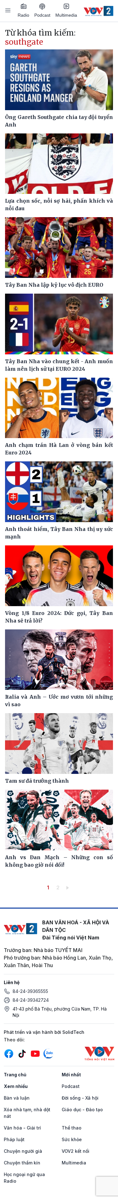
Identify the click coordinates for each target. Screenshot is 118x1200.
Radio (23, 15)
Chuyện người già (23, 1151)
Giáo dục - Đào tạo (82, 1109)
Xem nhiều (16, 1086)
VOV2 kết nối (75, 1151)
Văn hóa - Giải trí (22, 1127)
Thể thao (71, 1127)
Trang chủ (15, 1074)
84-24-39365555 (30, 991)
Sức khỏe (72, 1139)
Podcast (42, 15)
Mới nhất (71, 1074)
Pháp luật (14, 1139)
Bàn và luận (17, 1098)
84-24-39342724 (31, 1000)
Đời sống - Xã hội (80, 1098)
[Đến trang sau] (68, 887)
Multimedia (66, 15)
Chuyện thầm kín (22, 1162)
